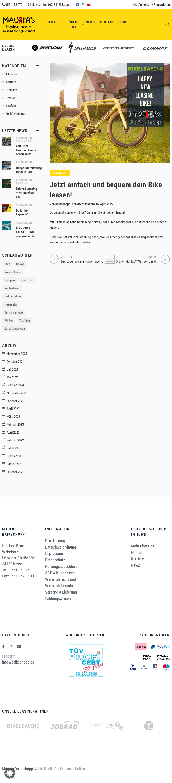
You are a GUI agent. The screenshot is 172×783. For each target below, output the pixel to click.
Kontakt (106, 22)
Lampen (9, 280)
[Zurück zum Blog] (110, 259)
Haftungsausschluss (61, 566)
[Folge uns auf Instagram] (10, 646)
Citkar (20, 264)
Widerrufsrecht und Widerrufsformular (60, 582)
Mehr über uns (142, 546)
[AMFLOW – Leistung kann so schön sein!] (6, 141)
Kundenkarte (12, 272)
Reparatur (11, 304)
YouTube (11, 106)
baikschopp (62, 204)
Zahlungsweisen (58, 598)
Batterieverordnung (60, 547)
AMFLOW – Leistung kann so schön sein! (27, 150)
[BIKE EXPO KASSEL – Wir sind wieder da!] (6, 225)
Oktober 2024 (15, 361)
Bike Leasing (55, 540)
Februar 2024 (15, 385)
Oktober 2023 (15, 401)
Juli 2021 (12, 448)
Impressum (54, 553)
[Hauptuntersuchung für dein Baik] (6, 165)
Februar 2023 (15, 424)
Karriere (11, 82)
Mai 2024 (12, 377)
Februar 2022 (15, 440)
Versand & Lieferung (61, 592)
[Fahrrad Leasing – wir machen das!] (6, 183)
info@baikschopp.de (18, 662)
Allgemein (60, 172)
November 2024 (17, 354)
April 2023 (13, 409)
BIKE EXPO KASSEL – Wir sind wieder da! (26, 232)
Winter (8, 320)
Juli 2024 (12, 369)
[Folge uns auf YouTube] (19, 646)
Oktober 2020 (15, 472)
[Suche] (167, 24)
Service (53, 22)
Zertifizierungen (16, 113)
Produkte (11, 90)
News (90, 22)
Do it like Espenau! (22, 212)
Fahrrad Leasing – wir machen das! (26, 192)
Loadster (26, 280)
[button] (10, 773)
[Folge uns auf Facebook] (3, 646)
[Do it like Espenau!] (6, 208)
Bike (7, 264)
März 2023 (13, 416)
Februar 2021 (15, 456)
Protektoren (12, 288)
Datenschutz (55, 559)
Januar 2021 (15, 464)
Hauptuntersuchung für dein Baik (29, 170)
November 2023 (17, 393)
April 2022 (13, 432)
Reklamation (12, 296)
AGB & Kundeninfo (59, 572)
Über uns (73, 24)
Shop (122, 22)
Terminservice (13, 312)
